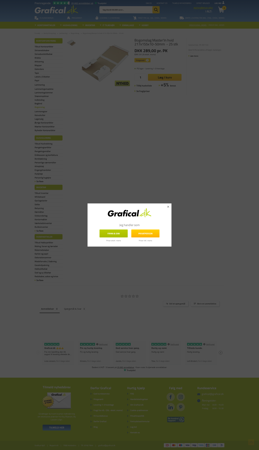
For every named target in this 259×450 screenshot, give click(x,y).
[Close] (168, 206)
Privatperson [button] (145, 233)
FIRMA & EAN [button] (113, 233)
